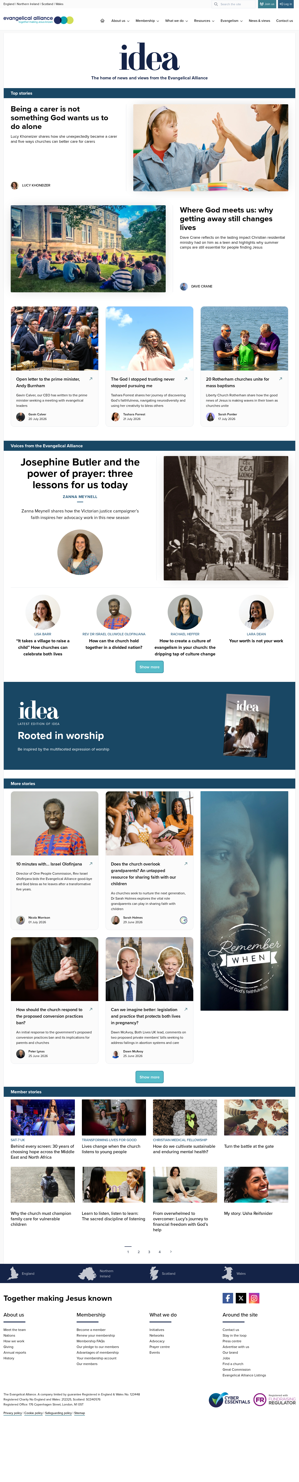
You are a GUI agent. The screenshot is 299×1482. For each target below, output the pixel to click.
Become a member (91, 1329)
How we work (14, 1341)
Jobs (226, 1358)
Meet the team (15, 1329)
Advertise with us (236, 1346)
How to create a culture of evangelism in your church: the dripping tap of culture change (185, 647)
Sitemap (79, 1413)
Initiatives (157, 1329)
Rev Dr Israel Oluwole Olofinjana (114, 634)
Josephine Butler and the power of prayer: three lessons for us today (80, 473)
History (9, 1358)
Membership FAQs (91, 1341)
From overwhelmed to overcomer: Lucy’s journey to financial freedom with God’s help (180, 1221)
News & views (259, 20)
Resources (202, 20)
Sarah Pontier (227, 414)
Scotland (47, 4)
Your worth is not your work (256, 640)
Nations (9, 1335)
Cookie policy (33, 1413)
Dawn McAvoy (133, 1052)
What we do (175, 20)
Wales (59, 4)
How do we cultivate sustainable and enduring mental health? (184, 1148)
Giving (8, 1346)
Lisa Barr (42, 634)
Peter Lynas (36, 1052)
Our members (87, 1363)
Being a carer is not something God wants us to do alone (59, 117)
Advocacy (157, 1341)
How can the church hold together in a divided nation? (114, 643)
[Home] (105, 20)
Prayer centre (160, 1346)
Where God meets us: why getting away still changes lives (226, 218)
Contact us (284, 20)
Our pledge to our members (98, 1346)
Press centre (232, 1341)
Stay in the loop (234, 1335)
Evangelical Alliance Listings (244, 1375)
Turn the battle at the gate (249, 1146)
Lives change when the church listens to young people (111, 1148)
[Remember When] (244, 900)
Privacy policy (13, 1413)
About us (118, 20)
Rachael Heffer (185, 634)
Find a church (233, 1363)
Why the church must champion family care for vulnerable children (41, 1218)
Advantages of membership (98, 1352)
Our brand (230, 1352)
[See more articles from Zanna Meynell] (80, 549)
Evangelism (230, 20)
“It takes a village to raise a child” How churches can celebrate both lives (43, 647)
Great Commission (237, 1369)
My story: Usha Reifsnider (248, 1213)
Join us (269, 4)
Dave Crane (201, 286)
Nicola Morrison (39, 918)
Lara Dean (256, 634)
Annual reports (15, 1352)
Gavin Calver (37, 414)
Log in (288, 4)
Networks (157, 1335)
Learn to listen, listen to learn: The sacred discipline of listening (113, 1215)
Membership (146, 20)
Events (155, 1352)
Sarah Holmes (133, 918)
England (9, 4)
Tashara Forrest (134, 414)
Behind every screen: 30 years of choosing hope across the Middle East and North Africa (42, 1151)
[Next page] (171, 1251)
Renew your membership (96, 1335)
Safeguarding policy (58, 1413)
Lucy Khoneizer (36, 185)
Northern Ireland (28, 4)
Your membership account (96, 1358)
